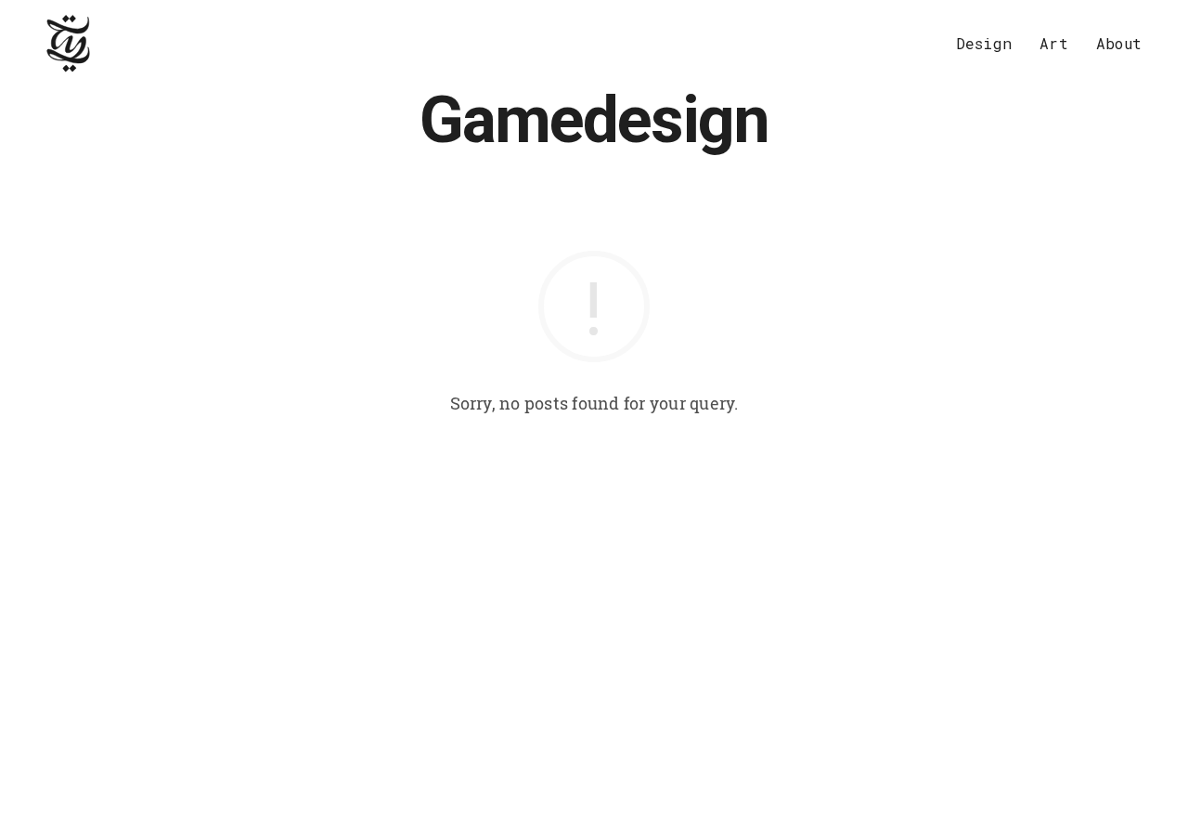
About (1119, 43)
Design (984, 43)
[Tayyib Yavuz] (68, 43)
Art (1054, 43)
